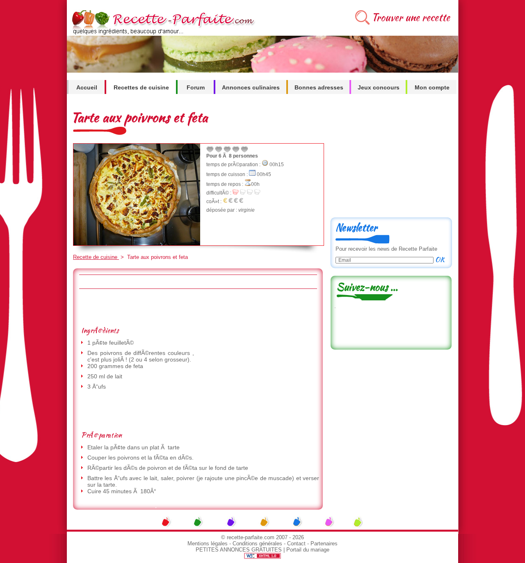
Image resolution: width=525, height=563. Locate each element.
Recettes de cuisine (141, 87)
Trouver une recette (411, 17)
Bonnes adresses (318, 87)
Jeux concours (378, 87)
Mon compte (432, 87)
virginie (246, 210)
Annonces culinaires (251, 87)
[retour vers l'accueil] (162, 33)
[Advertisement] (198, 307)
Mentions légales (207, 543)
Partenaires (324, 543)
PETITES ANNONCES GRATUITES (239, 550)
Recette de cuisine (96, 257)
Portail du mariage (307, 550)
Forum (196, 87)
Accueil (86, 87)
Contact (296, 543)
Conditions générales (257, 543)
